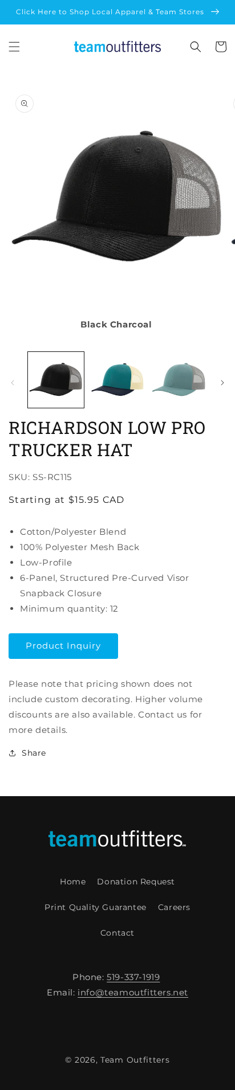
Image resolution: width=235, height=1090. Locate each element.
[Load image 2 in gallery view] (117, 380)
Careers (174, 907)
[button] (14, 46)
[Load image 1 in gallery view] (56, 380)
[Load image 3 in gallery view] (178, 380)
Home (73, 881)
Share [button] (34, 753)
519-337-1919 (133, 977)
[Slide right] (222, 382)
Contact (117, 933)
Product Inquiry (63, 645)
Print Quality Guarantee (95, 907)
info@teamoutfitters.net (133, 992)
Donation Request (136, 881)
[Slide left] (12, 382)
